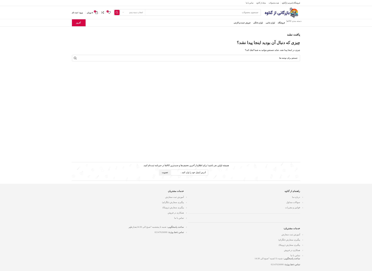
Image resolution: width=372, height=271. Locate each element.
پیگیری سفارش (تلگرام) (289, 240)
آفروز (78, 23)
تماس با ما (295, 255)
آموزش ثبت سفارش (290, 234)
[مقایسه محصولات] (102, 12)
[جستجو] (117, 12)
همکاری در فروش (292, 250)
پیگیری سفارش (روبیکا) (289, 245)
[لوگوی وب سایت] (282, 12)
